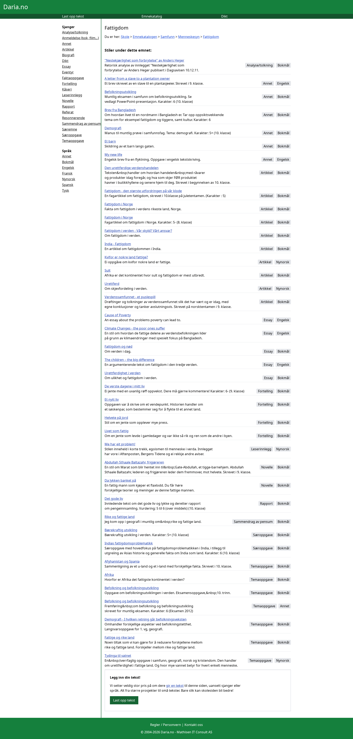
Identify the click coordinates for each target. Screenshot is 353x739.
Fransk (67, 173)
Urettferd (112, 283)
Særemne (69, 129)
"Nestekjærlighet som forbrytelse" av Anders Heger (144, 60)
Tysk (65, 190)
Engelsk (68, 167)
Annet (66, 43)
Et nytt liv (112, 399)
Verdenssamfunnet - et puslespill (130, 297)
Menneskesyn (189, 36)
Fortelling (69, 83)
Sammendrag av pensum (81, 123)
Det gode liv (114, 498)
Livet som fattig (116, 431)
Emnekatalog (152, 16)
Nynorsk (68, 179)
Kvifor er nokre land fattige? (126, 257)
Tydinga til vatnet (118, 655)
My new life (113, 154)
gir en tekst (175, 685)
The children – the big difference (129, 359)
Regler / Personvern (165, 724)
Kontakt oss (193, 724)
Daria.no (15, 7)
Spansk (67, 185)
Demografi (113, 128)
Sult (108, 270)
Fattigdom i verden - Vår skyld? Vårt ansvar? (138, 230)
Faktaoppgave (73, 78)
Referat (68, 112)
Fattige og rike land (119, 637)
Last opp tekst (73, 16)
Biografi (68, 55)
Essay (66, 66)
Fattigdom (211, 36)
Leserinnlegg (72, 95)
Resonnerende (73, 118)
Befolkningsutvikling (120, 92)
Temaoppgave (73, 140)
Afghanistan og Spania (122, 561)
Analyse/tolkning (75, 32)
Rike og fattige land (120, 516)
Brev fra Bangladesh (120, 110)
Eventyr (68, 72)
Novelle (68, 100)
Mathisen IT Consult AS (194, 732)
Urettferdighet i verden (123, 373)
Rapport (68, 106)
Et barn (110, 141)
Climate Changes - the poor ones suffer (135, 328)
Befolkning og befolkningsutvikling (132, 588)
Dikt (224, 16)
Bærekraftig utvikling (121, 530)
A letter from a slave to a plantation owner (137, 78)
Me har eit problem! (120, 444)
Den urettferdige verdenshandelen (132, 168)
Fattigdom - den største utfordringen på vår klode (143, 191)
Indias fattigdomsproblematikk (129, 543)
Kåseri (67, 89)
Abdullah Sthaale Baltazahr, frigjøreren (134, 462)
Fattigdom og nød (118, 346)
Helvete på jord (116, 417)
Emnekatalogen (145, 36)
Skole (125, 36)
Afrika (109, 574)
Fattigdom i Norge (119, 204)
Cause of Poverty (118, 315)
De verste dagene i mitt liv (125, 386)
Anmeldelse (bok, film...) (80, 38)
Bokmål (68, 162)
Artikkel (68, 49)
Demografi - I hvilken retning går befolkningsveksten (146, 619)
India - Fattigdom (118, 244)
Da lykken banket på (120, 480)
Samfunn (168, 36)
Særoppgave (72, 135)
